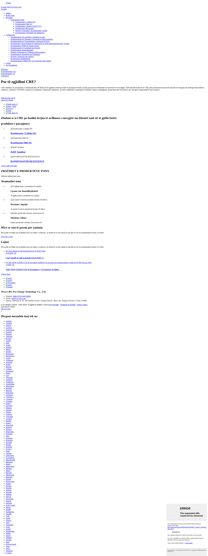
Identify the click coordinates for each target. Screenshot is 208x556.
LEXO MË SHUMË (9, 166)
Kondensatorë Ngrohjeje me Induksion (25, 54)
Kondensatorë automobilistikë (22, 50)
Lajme (8, 63)
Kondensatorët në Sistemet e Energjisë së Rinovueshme (32, 39)
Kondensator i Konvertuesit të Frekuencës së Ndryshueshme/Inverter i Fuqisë (40, 44)
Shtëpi (8, 13)
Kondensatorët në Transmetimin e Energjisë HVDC (30, 41)
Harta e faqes (82, 305)
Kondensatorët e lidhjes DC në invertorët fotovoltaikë (31, 61)
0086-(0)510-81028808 (22, 296)
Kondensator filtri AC (21, 142)
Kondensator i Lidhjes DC (25, 22)
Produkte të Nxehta (67, 305)
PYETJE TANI (7, 237)
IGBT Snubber (18, 152)
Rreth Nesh (10, 15)
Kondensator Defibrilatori (20, 59)
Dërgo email (5, 309)
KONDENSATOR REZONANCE (27, 161)
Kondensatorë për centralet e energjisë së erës (28, 37)
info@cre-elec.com (18, 298)
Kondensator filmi (17, 20)
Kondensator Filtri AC (23, 24)
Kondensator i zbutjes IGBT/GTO (28, 26)
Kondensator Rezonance (24, 28)
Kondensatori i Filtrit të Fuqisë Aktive (25, 46)
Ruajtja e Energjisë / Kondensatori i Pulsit (31, 31)
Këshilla (55, 305)
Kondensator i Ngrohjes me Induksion (29, 33)
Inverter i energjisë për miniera (22, 57)
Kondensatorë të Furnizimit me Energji (25, 48)
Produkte (9, 18)
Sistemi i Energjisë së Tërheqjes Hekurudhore (28, 52)
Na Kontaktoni (11, 65)
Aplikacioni (10, 35)
